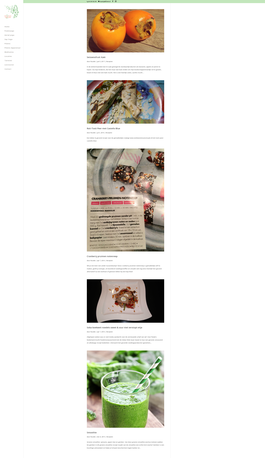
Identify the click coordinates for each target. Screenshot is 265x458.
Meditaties (9, 52)
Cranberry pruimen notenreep (102, 256)
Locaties (8, 56)
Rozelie (92, 61)
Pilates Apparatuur (13, 48)
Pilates (7, 44)
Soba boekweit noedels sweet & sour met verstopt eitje (114, 327)
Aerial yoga (9, 35)
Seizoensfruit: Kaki (96, 57)
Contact (8, 69)
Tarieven (8, 61)
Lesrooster (9, 65)
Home (7, 27)
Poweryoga (9, 31)
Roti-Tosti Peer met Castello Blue (103, 128)
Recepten (109, 61)
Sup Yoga (8, 39)
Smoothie (92, 432)
